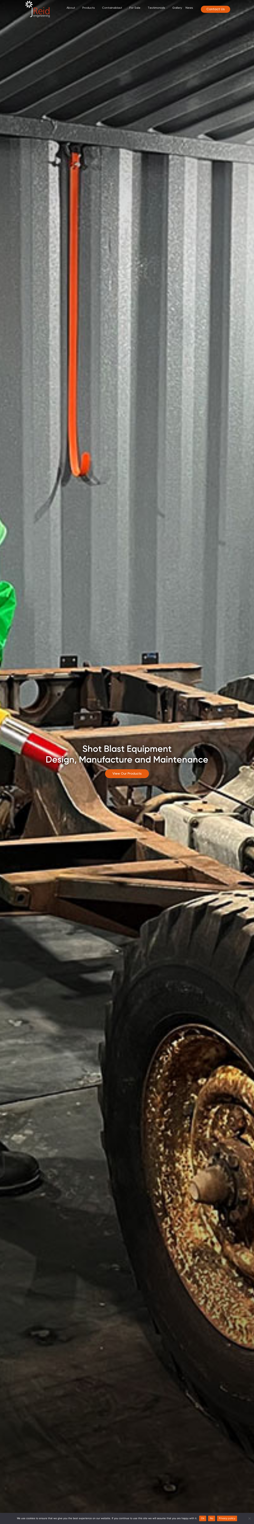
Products (88, 7)
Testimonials (156, 7)
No (211, 1518)
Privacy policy (227, 1518)
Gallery (177, 7)
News (189, 7)
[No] (249, 1518)
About (71, 7)
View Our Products (127, 773)
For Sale (134, 7)
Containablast (112, 7)
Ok (202, 1518)
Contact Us (215, 9)
